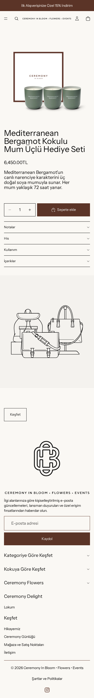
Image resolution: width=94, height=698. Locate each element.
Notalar (9, 227)
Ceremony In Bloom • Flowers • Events (53, 668)
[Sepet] (87, 18)
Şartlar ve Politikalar (47, 678)
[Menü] (6, 18)
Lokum (9, 607)
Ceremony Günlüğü (19, 636)
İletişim (10, 652)
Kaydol (47, 538)
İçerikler (10, 261)
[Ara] (16, 18)
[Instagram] (47, 690)
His (6, 238)
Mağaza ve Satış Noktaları (24, 644)
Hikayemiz (12, 628)
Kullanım (10, 250)
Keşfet (15, 414)
